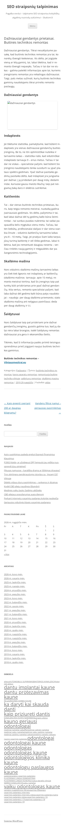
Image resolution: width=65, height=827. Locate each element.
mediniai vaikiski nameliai (38, 730)
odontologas (18, 747)
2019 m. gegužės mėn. (15, 642)
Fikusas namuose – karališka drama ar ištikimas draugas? (32, 470)
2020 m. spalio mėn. (14, 630)
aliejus (7, 681)
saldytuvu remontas (31, 378)
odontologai (41, 738)
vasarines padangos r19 (14, 802)
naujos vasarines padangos (16, 739)
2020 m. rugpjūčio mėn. (15, 634)
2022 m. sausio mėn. (14, 606)
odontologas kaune (25, 752)
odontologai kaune (25, 742)
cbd (58, 681)
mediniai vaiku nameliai (14, 732)
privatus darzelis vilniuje (40, 781)
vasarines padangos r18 (34, 799)
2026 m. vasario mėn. (14, 578)
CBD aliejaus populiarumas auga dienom (24, 494)
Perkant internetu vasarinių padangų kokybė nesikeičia (31, 498)
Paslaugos (21, 370)
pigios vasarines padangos (23, 776)
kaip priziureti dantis (27, 714)
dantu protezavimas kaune (26, 694)
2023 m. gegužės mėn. (15, 594)
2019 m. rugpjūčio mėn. (15, 638)
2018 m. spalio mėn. (14, 662)
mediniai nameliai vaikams (15, 730)
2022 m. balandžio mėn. (15, 602)
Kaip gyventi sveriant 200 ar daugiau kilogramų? (17, 408)
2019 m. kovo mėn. (13, 650)
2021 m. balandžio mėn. (15, 614)
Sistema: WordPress (13, 821)
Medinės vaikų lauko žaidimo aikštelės (23, 490)
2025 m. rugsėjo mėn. (14, 586)
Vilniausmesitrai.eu (15, 362)
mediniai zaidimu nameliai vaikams (19, 734)
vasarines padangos (37, 790)
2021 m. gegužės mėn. (15, 610)
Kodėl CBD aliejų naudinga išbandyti (22, 486)
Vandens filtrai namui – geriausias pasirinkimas (47, 408)
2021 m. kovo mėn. (13, 618)
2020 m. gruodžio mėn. (15, 622)
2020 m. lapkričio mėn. (15, 626)
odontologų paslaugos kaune (29, 769)
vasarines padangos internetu (17, 792)
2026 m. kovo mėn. (13, 574)
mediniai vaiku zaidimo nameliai (38, 732)
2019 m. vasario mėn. (14, 654)
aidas (47, 382)
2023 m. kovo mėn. (13, 598)
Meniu (32, 26)
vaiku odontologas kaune (32, 786)
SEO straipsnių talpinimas (32, 6)
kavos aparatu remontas (25, 374)
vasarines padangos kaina (47, 795)
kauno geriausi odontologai (20, 723)
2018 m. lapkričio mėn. (15, 658)
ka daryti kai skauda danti (26, 706)
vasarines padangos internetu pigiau (20, 795)
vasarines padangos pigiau (15, 797)
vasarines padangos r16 (37, 797)
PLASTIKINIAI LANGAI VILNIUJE (17, 781)
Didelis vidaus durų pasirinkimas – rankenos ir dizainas (31, 482)
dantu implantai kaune (29, 687)
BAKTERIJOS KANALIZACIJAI (44, 681)
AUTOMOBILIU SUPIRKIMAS (21, 681)
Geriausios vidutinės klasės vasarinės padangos (27, 502)
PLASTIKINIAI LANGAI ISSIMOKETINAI (19, 778)
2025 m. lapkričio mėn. (15, 582)
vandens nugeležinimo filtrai (16, 790)
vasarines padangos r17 (14, 799)
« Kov (6, 554)
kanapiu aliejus (41, 718)
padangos (8, 776)
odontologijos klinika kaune (27, 760)
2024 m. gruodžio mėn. (15, 590)
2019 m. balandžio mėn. (15, 646)
